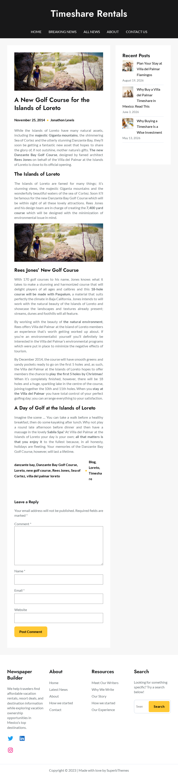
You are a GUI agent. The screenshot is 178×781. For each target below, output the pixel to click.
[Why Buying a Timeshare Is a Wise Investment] (127, 124)
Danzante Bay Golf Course (56, 465)
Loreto (19, 470)
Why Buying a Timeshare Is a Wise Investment (149, 126)
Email (19, 590)
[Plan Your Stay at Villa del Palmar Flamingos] (127, 66)
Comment (22, 524)
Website (20, 610)
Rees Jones (60, 470)
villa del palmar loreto (43, 476)
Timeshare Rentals (89, 13)
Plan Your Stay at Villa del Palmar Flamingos (149, 69)
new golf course (38, 470)
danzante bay (24, 465)
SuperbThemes (118, 770)
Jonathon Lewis (62, 120)
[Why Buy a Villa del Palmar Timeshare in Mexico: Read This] (127, 93)
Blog (92, 462)
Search (159, 706)
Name (19, 571)
